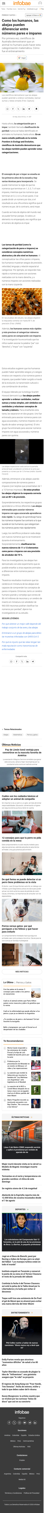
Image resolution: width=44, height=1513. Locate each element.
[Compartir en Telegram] (29, 109)
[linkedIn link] (35, 1423)
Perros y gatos (32, 735)
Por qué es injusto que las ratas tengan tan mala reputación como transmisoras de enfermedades (21, 646)
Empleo (22, 1460)
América (7, 1435)
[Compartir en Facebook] (13, 109)
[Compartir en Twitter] (18, 109)
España (24, 1435)
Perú (19, 1441)
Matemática (17, 735)
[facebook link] (9, 1423)
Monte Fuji (19, 9)
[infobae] (22, 3)
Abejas (5, 735)
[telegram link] (30, 1423)
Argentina (7, 1474)
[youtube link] (25, 1423)
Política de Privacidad (31, 1493)
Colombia (15, 1435)
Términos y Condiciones (13, 1493)
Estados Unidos (34, 1435)
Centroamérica (28, 1441)
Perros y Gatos (8, 15)
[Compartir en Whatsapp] (7, 109)
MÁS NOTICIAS (22, 972)
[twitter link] (14, 1423)
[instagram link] (19, 1423)
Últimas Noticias (19, 1447)
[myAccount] (40, 3)
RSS (28, 1447)
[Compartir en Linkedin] (23, 109)
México (12, 1441)
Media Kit (22, 1479)
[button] (3, 3)
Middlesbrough (30, 9)
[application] (22, 451)
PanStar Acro (9, 9)
